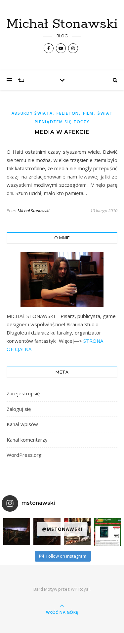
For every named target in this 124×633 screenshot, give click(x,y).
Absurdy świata (32, 113)
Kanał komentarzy (27, 439)
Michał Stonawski (62, 24)
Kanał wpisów (22, 424)
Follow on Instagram (66, 556)
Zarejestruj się (23, 393)
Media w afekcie (62, 132)
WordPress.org (24, 455)
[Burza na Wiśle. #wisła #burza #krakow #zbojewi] (16, 531)
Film (88, 113)
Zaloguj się (19, 409)
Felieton (68, 113)
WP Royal (80, 589)
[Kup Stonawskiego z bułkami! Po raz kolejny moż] (107, 532)
